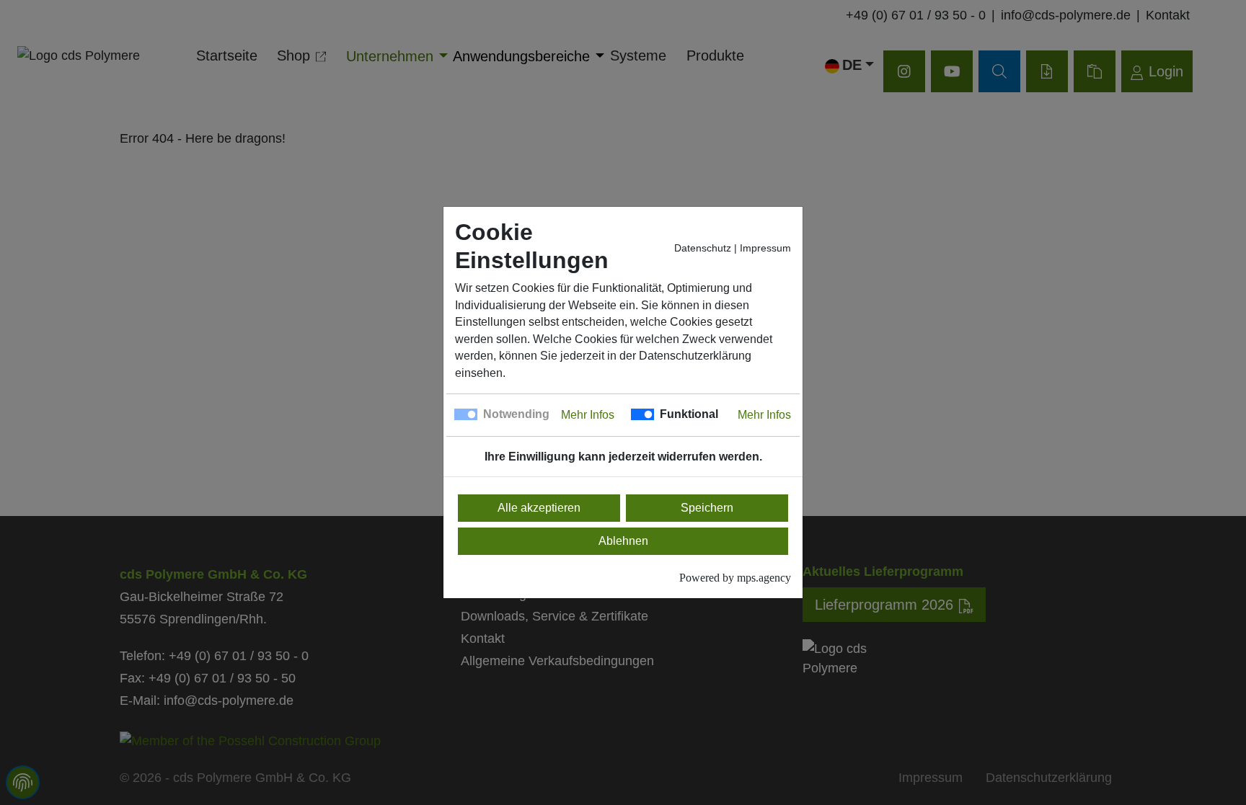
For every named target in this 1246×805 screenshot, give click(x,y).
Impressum (765, 248)
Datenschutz (702, 248)
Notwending (516, 414)
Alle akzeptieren (539, 508)
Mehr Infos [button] (587, 415)
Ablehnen (623, 541)
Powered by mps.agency (735, 577)
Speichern (707, 508)
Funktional (689, 414)
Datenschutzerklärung (695, 356)
